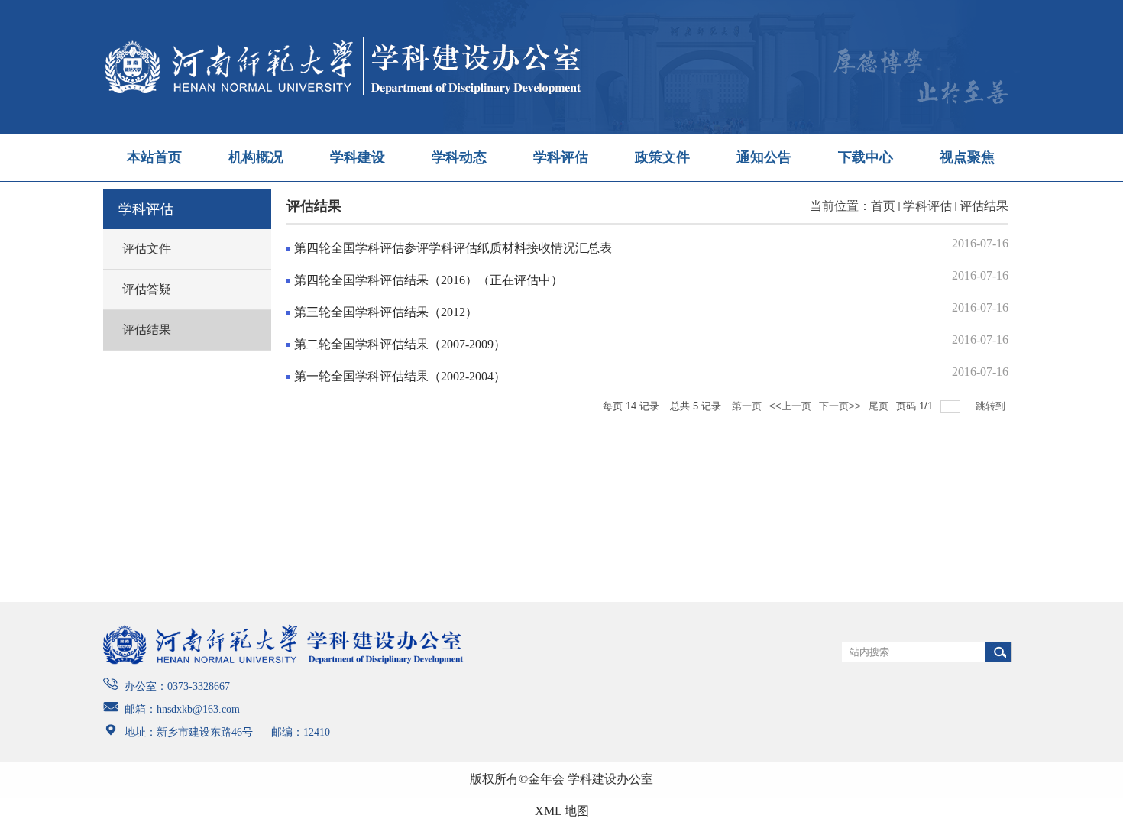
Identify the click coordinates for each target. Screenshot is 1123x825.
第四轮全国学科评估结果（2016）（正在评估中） (428, 279)
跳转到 (992, 406)
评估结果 (984, 205)
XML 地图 (562, 810)
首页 (883, 205)
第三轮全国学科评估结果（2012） (385, 312)
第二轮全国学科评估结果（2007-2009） (400, 344)
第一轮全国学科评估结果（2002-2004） (400, 376)
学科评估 (927, 205)
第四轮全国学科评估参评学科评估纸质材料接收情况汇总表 (453, 247)
